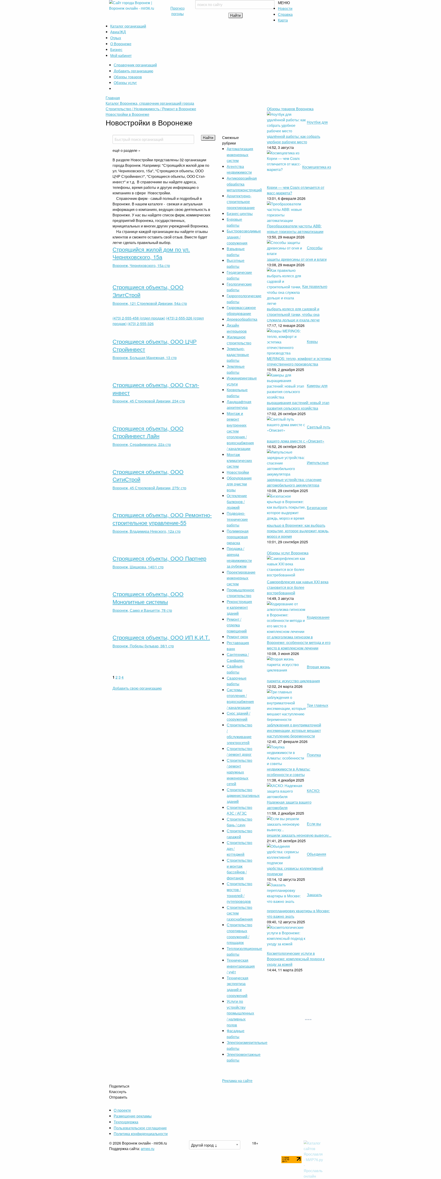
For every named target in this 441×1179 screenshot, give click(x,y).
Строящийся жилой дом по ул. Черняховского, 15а (151, 253)
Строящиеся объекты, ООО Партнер (159, 558)
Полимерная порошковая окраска (238, 536)
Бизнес (116, 49)
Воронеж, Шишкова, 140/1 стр (138, 567)
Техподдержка (126, 1122)
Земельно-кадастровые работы (238, 354)
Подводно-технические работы (237, 519)
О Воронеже (120, 43)
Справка (285, 14)
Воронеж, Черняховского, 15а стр (141, 265)
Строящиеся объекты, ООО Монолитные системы (148, 598)
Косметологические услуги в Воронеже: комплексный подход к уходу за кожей (296, 959)
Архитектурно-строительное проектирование (241, 201)
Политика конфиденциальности (141, 1133)
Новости (285, 8)
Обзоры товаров (128, 76)
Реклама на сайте (237, 1080)
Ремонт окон (237, 636)
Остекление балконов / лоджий (237, 501)
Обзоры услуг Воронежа (287, 552)
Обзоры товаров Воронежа (290, 108)
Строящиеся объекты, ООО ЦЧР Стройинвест (155, 345)
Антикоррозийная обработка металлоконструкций (244, 184)
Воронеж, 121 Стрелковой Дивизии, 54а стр (150, 303)
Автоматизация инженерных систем (240, 154)
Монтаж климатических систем (239, 460)
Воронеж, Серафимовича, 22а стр (142, 444)
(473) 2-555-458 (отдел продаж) (139, 318)
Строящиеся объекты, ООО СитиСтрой (148, 475)
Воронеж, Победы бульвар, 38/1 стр (143, 646)
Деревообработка (242, 319)
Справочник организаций (135, 65)
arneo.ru (147, 1148)
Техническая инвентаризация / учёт (241, 966)
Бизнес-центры (240, 213)
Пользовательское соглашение (140, 1128)
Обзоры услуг (125, 82)
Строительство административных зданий (243, 795)
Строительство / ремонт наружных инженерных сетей (239, 772)
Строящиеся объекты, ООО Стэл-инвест (156, 389)
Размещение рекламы (133, 1116)
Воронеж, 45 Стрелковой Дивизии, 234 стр (149, 401)
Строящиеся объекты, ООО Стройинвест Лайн (148, 432)
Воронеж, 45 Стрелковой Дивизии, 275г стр (149, 487)
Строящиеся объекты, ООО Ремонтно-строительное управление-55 (162, 519)
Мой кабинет (121, 55)
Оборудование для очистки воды (239, 483)
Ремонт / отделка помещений (237, 625)
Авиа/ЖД (118, 31)
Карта (283, 20)
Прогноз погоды (177, 11)
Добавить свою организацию (137, 688)
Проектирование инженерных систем (241, 578)
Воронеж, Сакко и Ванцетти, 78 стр (142, 610)
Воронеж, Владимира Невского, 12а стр (147, 531)
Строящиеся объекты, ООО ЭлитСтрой (148, 291)
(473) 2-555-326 (140, 323)
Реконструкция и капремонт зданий (239, 607)
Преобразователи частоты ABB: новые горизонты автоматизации (295, 228)
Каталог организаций (128, 26)
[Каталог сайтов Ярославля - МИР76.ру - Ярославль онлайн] (313, 1159)
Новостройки (238, 472)
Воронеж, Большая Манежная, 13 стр (145, 357)
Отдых (115, 37)
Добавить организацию (133, 71)
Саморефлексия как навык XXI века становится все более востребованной (297, 587)
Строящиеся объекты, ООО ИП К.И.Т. (161, 637)
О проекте (122, 1110)
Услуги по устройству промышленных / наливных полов (240, 1013)
